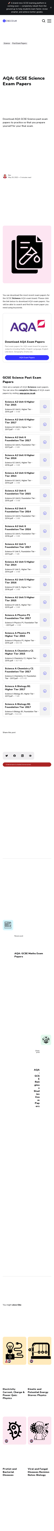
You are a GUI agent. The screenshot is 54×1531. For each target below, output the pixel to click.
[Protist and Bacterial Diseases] (14, 1431)
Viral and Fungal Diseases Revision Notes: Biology (38, 1472)
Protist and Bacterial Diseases (10, 1472)
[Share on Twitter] (7, 756)
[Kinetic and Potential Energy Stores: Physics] (39, 1351)
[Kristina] (9, 1361)
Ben (9, 175)
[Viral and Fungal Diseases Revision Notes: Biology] (39, 1431)
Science (7, 43)
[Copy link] (30, 756)
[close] (51, 7)
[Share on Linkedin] (22, 756)
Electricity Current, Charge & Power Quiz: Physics (14, 1394)
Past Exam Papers (19, 43)
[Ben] (5, 176)
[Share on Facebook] (14, 756)
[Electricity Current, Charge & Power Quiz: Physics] (14, 1351)
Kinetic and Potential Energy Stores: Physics (38, 1392)
